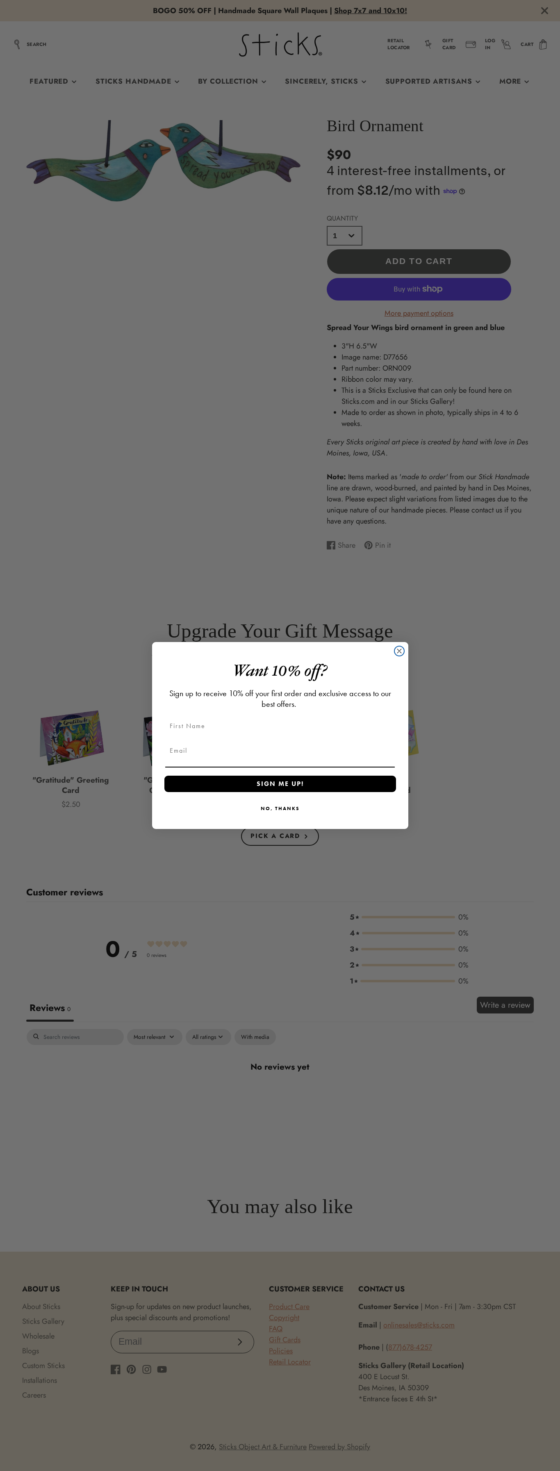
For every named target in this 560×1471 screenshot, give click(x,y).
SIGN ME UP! (280, 783)
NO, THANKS (280, 808)
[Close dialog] (399, 651)
